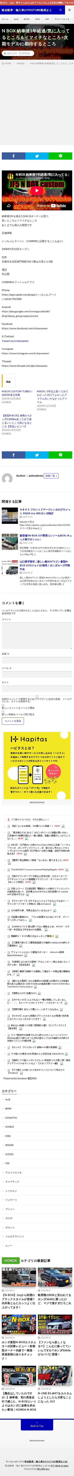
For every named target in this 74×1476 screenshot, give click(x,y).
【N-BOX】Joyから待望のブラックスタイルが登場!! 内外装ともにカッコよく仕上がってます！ (38, 1017)
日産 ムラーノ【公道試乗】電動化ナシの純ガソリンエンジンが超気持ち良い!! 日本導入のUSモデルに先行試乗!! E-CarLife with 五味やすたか (38, 891)
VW (47, 19)
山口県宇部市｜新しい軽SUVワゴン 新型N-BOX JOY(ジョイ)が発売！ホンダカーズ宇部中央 (45, 565)
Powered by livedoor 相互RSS (20, 1078)
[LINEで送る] (60, 156)
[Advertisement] (37, 104)
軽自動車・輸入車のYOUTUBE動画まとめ (46, 1461)
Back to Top (37, 1425)
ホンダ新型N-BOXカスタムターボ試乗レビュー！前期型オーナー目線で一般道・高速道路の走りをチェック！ (19, 1350)
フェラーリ (11, 1199)
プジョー (10, 1209)
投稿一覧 (50, 475)
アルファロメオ (62, 19)
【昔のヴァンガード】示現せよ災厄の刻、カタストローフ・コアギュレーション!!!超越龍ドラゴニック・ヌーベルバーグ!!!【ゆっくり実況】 (38, 879)
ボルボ (8, 1218)
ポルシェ (10, 1227)
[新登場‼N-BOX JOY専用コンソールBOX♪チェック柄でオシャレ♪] (10, 542)
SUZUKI (9, 1154)
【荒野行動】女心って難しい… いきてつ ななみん (35, 1009)
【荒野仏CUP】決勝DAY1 (23, 993)
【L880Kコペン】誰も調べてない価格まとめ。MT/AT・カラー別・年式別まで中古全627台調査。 (38, 928)
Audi (16, 19)
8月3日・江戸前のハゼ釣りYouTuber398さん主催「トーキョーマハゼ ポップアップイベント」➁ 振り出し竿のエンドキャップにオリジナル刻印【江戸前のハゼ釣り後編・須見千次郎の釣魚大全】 (38, 849)
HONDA (26, 53)
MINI (37, 19)
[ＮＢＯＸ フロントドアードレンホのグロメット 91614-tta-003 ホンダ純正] (10, 516)
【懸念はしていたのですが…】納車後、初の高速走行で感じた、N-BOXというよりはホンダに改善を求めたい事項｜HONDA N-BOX (19, 1401)
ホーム (5, 19)
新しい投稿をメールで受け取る (18, 714)
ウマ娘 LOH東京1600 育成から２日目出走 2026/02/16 (37, 1053)
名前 (5, 654)
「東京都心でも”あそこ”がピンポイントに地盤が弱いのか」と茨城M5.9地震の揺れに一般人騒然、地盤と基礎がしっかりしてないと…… (38, 835)
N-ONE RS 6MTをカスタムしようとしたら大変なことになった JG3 (55, 1397)
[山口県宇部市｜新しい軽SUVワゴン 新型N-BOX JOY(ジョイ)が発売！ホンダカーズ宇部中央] (10, 568)
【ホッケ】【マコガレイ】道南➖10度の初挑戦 (34, 1047)
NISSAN (9, 1145)
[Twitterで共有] (37, 156)
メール (7, 668)
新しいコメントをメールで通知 (18, 708)
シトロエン (11, 1190)
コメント (6, 619)
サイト (5, 682)
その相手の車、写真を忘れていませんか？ (31, 910)
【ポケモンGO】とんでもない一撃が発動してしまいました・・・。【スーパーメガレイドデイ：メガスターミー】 (36, 1001)
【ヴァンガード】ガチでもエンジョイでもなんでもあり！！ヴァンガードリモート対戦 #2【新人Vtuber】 (38, 902)
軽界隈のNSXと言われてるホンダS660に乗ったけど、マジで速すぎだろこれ (54, 1299)
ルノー (8, 1245)
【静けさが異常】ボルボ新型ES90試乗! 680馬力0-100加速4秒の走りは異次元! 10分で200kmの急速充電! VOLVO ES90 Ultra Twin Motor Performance (38, 983)
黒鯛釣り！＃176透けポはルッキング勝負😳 (32, 936)
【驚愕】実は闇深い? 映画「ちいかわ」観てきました (36, 860)
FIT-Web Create (59, 1465)
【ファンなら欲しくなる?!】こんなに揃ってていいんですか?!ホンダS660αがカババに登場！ (54, 1348)
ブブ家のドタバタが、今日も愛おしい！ (30, 819)
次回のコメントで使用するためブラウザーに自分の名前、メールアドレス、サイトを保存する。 (37, 700)
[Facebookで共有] (13, 156)
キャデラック (12, 1181)
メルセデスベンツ (14, 1236)
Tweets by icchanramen (15, 340)
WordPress (43, 1469)
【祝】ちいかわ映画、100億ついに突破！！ (32, 826)
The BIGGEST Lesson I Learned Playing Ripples (34, 869)
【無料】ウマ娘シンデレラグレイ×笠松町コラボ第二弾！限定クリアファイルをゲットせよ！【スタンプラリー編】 (38, 1062)
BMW (26, 19)
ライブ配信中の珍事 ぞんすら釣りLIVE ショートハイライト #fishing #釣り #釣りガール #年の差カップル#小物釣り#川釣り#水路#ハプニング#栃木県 (38, 1038)
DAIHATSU (11, 1117)
